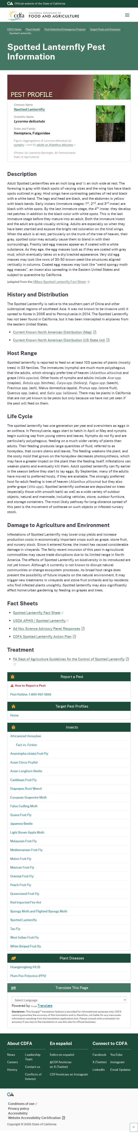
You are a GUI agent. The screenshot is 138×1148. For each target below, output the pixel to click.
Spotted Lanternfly (29, 109)
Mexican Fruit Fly (22, 867)
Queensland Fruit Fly (24, 893)
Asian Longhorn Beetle (26, 771)
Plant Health (33, 29)
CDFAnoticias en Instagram (69, 1074)
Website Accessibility (34, 1117)
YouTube (116, 1054)
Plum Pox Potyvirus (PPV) (28, 976)
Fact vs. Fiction (26, 745)
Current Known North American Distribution (52, 332)
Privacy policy (18, 1108)
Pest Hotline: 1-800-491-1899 (30, 694)
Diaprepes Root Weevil (26, 788)
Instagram (117, 1062)
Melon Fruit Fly (20, 858)
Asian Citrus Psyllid (24, 762)
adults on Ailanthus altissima (55, 145)
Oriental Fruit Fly (22, 876)
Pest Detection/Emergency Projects (65, 29)
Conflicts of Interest (33, 1076)
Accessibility (18, 1113)
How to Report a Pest (30, 685)
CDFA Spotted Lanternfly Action (42, 636)
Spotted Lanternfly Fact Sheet (36, 612)
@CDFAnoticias (61, 1064)
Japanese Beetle (21, 823)
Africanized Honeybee (25, 736)
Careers (14, 1062)
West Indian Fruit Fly (24, 937)
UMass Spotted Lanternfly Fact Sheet (59, 281)
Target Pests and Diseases (105, 29)
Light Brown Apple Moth (27, 832)
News (14, 1054)
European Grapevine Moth (28, 797)
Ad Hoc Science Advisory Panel (46, 628)
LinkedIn (99, 1069)
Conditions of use (21, 1103)
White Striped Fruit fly (25, 946)
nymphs (19, 145)
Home (14, 715)
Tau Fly (15, 928)
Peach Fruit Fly (20, 885)
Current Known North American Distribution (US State (59, 340)
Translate (45, 1005)
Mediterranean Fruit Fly (26, 850)
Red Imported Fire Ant (25, 902)
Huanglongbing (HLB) (25, 967)
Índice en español (62, 1054)
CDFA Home (14, 29)
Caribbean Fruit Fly (23, 780)
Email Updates (120, 1069)
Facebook (99, 1054)
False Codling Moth (24, 806)
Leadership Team (32, 1057)
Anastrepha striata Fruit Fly (29, 753)
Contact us (32, 1066)
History (14, 1069)
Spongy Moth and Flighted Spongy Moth (38, 911)
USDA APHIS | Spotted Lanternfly (39, 620)
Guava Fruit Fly (20, 815)
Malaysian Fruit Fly (23, 841)
